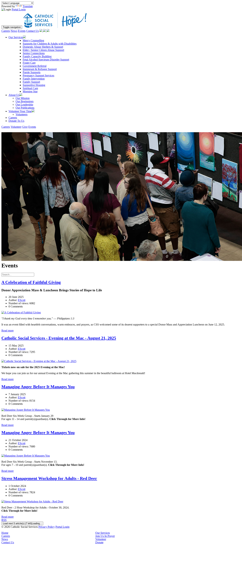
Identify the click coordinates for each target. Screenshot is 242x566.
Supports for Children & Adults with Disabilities (50, 43)
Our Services (102, 532)
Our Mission (23, 98)
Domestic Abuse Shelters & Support (43, 46)
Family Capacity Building (37, 56)
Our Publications (25, 107)
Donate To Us (16, 120)
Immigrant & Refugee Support (40, 69)
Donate (99, 542)
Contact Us (32, 30)
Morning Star (30, 91)
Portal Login (19, 9)
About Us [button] (14, 94)
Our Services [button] (16, 37)
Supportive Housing (34, 85)
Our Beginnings (24, 101)
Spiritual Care (30, 88)
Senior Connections (34, 53)
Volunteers (21, 114)
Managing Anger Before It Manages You (38, 386)
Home (4, 532)
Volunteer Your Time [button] (20, 111)
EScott (21, 300)
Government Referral (34, 65)
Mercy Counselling (33, 40)
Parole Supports (31, 72)
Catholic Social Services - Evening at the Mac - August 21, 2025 (58, 338)
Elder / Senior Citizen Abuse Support (43, 50)
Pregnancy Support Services (38, 75)
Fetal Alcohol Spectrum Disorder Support (46, 59)
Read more (7, 330)
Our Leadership (24, 104)
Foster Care (29, 62)
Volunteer (16, 126)
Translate (28, 6)
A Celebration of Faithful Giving (31, 282)
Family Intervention (34, 78)
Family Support (31, 81)
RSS (4, 519)
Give (25, 126)
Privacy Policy (46, 526)
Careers (5, 30)
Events (22, 30)
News (14, 30)
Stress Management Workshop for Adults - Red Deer (49, 478)
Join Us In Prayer (105, 536)
